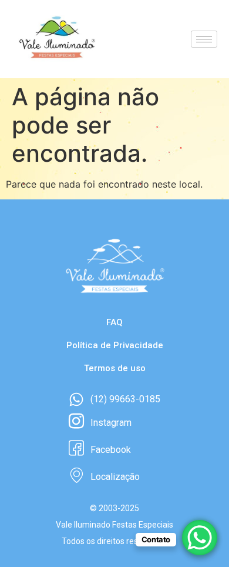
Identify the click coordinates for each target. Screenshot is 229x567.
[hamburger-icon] (204, 39)
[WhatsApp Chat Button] (199, 537)
